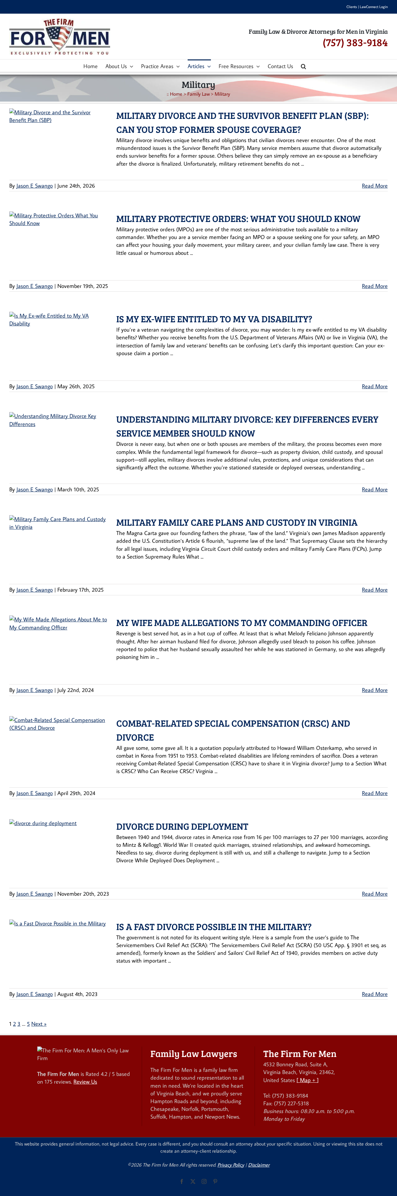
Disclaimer (259, 1165)
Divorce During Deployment (182, 826)
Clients (351, 6)
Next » (39, 1023)
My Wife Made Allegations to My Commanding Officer (242, 622)
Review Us (85, 1081)
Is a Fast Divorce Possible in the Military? (214, 926)
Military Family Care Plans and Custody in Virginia (237, 522)
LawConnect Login (374, 6)
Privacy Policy (230, 1165)
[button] (303, 65)
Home (176, 94)
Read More (375, 185)
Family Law (198, 94)
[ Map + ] (308, 1080)
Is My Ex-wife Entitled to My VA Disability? (214, 318)
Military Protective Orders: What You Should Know (238, 218)
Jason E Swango (34, 185)
